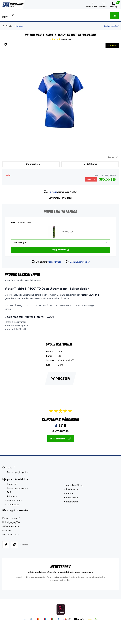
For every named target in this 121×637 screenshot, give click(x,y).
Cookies (24, 545)
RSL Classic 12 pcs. (21, 222)
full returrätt (54, 261)
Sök (114, 15)
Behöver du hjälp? (111, 26)
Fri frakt (53, 191)
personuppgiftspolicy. (60, 580)
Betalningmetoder (80, 261)
